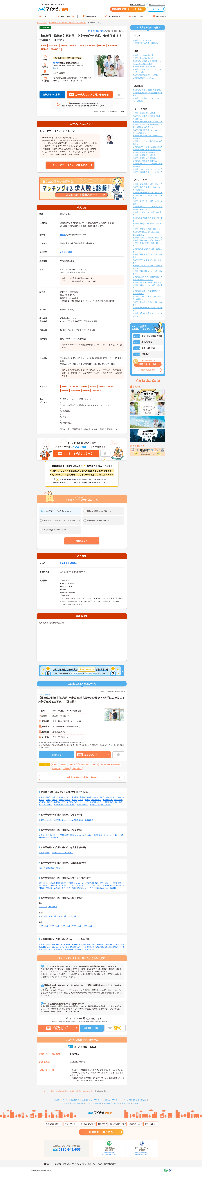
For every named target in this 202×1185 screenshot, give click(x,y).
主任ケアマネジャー (113, 1100)
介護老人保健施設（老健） (57, 883)
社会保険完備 (68, 949)
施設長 (143, 1100)
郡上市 (74, 800)
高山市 (54, 797)
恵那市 (102, 797)
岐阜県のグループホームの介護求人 (147, 147)
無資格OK (54, 837)
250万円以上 (43, 926)
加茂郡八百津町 (82, 805)
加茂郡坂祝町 (59, 805)
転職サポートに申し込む (127, 9)
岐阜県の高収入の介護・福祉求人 (147, 229)
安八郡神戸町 (72, 802)
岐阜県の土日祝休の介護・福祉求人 (147, 238)
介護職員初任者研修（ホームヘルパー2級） (76, 835)
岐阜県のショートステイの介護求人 (147, 169)
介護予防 (112, 888)
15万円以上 (43, 916)
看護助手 (84, 1100)
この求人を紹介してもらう (75, 453)
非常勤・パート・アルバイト (62, 853)
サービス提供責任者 (76, 820)
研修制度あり (90, 947)
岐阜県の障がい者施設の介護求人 (147, 150)
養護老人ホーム (102, 888)
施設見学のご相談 (51, 94)
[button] (81, 540)
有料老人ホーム (74, 883)
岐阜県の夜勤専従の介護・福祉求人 (147, 184)
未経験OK (100, 944)
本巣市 (67, 800)
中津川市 (75, 797)
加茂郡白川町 (95, 805)
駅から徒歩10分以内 (54, 944)
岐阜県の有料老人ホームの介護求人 (147, 122)
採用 (89, 1164)
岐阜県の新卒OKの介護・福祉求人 (147, 282)
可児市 (48, 800)
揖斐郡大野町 (108, 802)
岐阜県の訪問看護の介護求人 (145, 155)
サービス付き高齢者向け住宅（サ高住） (96, 883)
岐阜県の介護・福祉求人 (143, 40)
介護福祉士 (43, 835)
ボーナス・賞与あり (54, 949)
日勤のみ (54, 947)
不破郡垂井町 (47, 802)
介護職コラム (134, 1124)
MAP (55, 68)
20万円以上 (53, 916)
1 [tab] (108, 79)
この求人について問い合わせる (89, 94)
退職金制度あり (90, 949)
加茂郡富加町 (70, 805)
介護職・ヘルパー (45, 820)
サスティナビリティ (78, 1164)
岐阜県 (56, 63)
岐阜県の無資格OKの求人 (143, 78)
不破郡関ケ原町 (59, 802)
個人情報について (117, 1124)
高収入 (116, 944)
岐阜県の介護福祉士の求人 (144, 55)
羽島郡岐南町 (96, 800)
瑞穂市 (61, 800)
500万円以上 (87, 926)
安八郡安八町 (83, 802)
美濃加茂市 (110, 797)
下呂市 (80, 800)
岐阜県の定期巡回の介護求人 (145, 161)
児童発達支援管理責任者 (73, 1103)
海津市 (87, 800)
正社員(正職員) (66, 252)
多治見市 (62, 797)
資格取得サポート (76, 947)
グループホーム (95, 885)
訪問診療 (49, 888)
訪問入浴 (117, 885)
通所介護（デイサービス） (60, 885)
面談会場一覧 (91, 16)
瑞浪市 (89, 797)
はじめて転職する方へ (147, 370)
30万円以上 (73, 916)
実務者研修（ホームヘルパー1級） (106, 835)
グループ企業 (98, 1164)
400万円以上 (76, 926)
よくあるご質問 (87, 1124)
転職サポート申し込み (101, 1132)
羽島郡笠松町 (108, 800)
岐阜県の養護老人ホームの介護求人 (147, 172)
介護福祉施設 (49, 868)
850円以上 (43, 907)
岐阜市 (41, 797)
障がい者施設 (108, 885)
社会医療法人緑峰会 (98, 31)
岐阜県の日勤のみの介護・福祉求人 (147, 240)
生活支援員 (89, 820)
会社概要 (58, 1164)
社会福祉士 (53, 835)
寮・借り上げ (77, 944)
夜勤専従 (42, 944)
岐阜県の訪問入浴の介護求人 (145, 152)
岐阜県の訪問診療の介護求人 (145, 158)
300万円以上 (54, 926)
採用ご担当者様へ (53, 1124)
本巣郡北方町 (47, 805)
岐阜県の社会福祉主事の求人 (145, 67)
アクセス (66, 1164)
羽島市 (95, 797)
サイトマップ (70, 1124)
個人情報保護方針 (110, 1164)
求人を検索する (114, 16)
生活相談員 (74, 1100)
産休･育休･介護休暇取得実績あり (108, 947)
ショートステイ (89, 888)
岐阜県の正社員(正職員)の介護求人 (147, 90)
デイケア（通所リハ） (80, 885)
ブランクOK (64, 947)
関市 (68, 797)
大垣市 (48, 797)
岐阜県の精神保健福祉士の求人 (146, 75)
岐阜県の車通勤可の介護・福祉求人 (147, 193)
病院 (40, 868)
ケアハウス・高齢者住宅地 (72, 888)
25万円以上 (63, 916)
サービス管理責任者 (93, 1103)
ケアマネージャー (60, 820)
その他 (57, 868)
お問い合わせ (150, 1124)
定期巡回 (57, 888)
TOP (44, 16)
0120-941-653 (85, 1047)
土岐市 (118, 797)
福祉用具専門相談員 (111, 1103)
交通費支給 (79, 949)
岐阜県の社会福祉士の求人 (144, 58)
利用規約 (101, 1124)
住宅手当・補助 (89, 944)
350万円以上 (65, 926)
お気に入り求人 (138, 16)
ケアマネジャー (97, 1100)
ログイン (156, 9)
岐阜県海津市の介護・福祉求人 (146, 43)
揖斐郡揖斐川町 (95, 802)
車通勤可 (67, 944)
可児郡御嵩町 (106, 805)
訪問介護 (42, 883)
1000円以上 (52, 907)
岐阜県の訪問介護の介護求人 (145, 113)
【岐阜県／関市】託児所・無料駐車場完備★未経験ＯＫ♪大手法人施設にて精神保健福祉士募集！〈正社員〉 (81, 699)
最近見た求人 (161, 16)
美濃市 (82, 797)
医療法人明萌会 (44, 695)
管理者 (135, 1103)
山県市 (54, 800)
